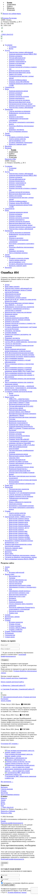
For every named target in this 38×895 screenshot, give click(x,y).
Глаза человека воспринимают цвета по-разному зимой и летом (19, 755)
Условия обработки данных (17, 892)
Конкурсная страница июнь (18, 524)
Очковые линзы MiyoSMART (19, 82)
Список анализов (7, 789)
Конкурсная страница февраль (19, 526)
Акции (7, 133)
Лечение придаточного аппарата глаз (22, 483)
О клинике (8, 45)
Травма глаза (13, 613)
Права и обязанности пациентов (20, 502)
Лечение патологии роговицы (19, 100)
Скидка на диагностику (13, 343)
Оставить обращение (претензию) (20, 142)
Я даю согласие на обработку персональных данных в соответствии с (17, 654)
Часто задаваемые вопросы (18, 131)
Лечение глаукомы (15, 65)
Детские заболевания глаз (18, 580)
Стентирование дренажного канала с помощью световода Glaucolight (22, 442)
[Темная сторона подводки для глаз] (17, 761)
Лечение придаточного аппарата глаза (22, 105)
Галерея (7, 615)
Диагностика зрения (16, 408)
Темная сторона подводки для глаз (17, 763)
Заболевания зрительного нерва (20, 585)
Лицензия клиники (15, 504)
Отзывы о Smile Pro (15, 629)
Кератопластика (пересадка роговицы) (18, 312)
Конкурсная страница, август (19, 528)
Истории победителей (16, 572)
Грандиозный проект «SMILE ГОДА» (18, 517)
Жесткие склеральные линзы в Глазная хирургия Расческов (18, 291)
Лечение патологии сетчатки (19, 96)
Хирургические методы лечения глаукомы (19, 354)
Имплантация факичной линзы (20, 72)
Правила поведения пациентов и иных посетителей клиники (18, 545)
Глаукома (12, 578)
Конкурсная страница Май (18, 531)
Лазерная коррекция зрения (18, 91)
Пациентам (9, 109)
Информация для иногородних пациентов (19, 307)
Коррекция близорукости (17, 421)
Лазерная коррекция (16, 602)
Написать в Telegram (8, 811)
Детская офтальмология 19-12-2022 (21, 406)
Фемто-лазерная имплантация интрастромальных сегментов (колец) (18, 350)
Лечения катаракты (15, 437)
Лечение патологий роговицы (19, 71)
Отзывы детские (14, 624)
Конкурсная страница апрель (19, 518)
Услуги (7, 50)
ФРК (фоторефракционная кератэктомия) (18, 447)
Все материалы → (7, 781)
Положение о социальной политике (21, 505)
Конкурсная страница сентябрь (19, 539)
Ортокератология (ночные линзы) (20, 104)
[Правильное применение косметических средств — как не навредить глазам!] (21, 767)
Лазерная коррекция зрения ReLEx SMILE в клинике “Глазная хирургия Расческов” (22, 428)
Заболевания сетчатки (12, 296)
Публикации (9, 633)
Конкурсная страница (16, 529)
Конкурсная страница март (18, 533)
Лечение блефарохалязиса (18, 80)
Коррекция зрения (11, 314)
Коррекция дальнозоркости (18, 423)
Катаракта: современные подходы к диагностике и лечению (17, 309)
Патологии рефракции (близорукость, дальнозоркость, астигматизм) (22, 608)
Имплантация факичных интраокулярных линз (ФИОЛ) (19, 411)
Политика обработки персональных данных (20, 555)
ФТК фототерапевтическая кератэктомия (19, 353)
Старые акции (10, 637)
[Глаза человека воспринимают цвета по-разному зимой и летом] (21, 752)
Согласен (4, 863)
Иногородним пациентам (18, 594)
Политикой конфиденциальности (12, 859)
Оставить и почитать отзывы (19, 137)
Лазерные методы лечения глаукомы (17, 319)
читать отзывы (6, 700)
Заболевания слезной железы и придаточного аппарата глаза (19, 592)
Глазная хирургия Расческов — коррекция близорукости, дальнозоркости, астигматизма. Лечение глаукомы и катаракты (21, 387)
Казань (9, 2)
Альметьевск (11, 4)
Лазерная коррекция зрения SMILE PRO (23, 175)
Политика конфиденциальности (12, 823)
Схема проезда (14, 395)
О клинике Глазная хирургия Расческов (18, 391)
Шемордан (10, 8)
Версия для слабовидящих (11, 13)
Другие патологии (15, 583)
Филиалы (8, 148)
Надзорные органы (15, 491)
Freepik (3, 821)
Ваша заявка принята (12, 286)
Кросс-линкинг (10, 316)
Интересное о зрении (12, 616)
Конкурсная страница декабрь (19, 520)
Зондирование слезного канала (15, 297)
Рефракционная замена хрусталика (17, 340)
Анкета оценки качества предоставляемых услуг (17, 139)
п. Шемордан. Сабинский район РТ (13, 685)
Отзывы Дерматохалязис (13, 631)
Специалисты (9, 87)
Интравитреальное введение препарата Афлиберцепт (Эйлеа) (22, 414)
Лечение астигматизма (17, 63)
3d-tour (7, 285)
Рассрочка (4, 793)
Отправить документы (12, 331)
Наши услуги (9, 397)
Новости (8, 618)
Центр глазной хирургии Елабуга (12, 682)
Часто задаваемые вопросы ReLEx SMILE (19, 559)
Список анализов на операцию (19, 111)
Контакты (8, 146)
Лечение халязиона (11, 325)
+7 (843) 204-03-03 (7, 807)
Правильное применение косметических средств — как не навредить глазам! (19, 770)
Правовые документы (16, 129)
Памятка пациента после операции (21, 496)
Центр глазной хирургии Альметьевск (14, 678)
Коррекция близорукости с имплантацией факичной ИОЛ (19, 469)
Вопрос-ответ (9, 574)
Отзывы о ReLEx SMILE (17, 628)
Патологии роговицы (16, 611)
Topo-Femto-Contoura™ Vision (19, 402)
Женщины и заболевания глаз (15, 760)
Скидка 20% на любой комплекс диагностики (21, 342)
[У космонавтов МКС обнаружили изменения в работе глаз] (21, 774)
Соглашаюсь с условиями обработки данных (18, 883)
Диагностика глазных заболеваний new (18, 288)
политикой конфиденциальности (13, 655)
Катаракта (12, 598)
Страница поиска (11, 550)
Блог (6, 569)
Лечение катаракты (15, 56)
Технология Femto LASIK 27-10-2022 (22, 445)
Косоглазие (13, 600)
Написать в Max (6, 813)
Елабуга (9, 6)
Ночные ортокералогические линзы (21, 467)
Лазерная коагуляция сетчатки (19, 424)
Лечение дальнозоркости (17, 61)
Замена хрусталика (15, 74)
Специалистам (10, 635)
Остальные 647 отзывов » (10, 743)
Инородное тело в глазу (17, 596)
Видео (11, 48)
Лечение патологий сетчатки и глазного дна (20, 323)
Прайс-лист (9, 485)
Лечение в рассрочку (16, 117)
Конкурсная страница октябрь (19, 537)
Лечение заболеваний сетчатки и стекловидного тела (20, 464)
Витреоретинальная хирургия (19, 404)
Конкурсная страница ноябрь (19, 535)
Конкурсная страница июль (18, 522)
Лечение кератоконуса (16, 98)
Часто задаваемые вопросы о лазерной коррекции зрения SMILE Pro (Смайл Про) (19, 370)
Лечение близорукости (17, 59)
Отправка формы (11, 332)
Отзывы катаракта (15, 626)
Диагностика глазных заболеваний (21, 107)
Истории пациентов (16, 622)
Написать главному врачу (18, 144)
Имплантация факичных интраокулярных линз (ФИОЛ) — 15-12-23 (19, 304)
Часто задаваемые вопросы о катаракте (18, 367)
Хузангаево (11, 10)
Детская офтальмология (17, 58)
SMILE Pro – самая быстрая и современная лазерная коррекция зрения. (23, 400)
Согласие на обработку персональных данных (21, 557)
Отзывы (7, 135)
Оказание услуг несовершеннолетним (22, 493)
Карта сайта (9, 553)
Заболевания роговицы (13, 294)
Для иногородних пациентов (19, 489)
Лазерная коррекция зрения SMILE (17, 318)
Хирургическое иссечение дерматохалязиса (20, 356)
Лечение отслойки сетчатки (18, 461)
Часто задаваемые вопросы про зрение (18, 373)
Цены (7, 89)
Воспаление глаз (14, 576)
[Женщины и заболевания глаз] (16, 758)
